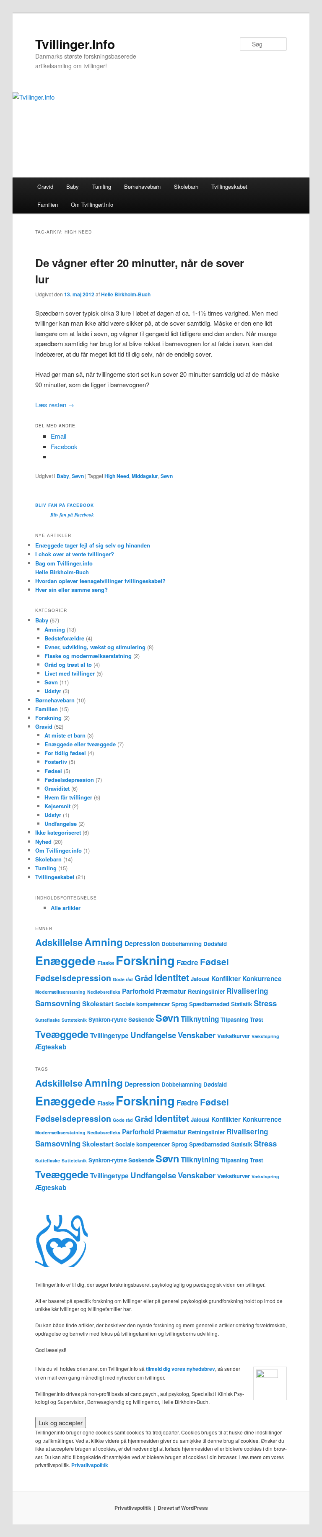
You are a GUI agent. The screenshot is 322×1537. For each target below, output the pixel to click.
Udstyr (52, 691)
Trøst (256, 1019)
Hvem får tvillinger (68, 797)
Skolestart (98, 1003)
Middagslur (145, 476)
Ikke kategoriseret (58, 832)
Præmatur (171, 991)
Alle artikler (65, 908)
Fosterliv (55, 762)
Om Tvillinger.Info (92, 204)
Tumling (101, 186)
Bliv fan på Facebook (64, 505)
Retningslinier (206, 991)
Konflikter (226, 978)
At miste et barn (65, 735)
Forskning (48, 718)
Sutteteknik (74, 1020)
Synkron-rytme (107, 1019)
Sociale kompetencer (142, 1004)
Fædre (187, 962)
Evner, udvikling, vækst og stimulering (94, 647)
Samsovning (57, 1003)
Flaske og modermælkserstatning (88, 656)
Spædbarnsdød (209, 1004)
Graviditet (57, 788)
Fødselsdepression (69, 780)
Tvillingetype (109, 1035)
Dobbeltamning (181, 944)
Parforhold (138, 991)
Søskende (141, 1019)
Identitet (171, 977)
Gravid (45, 186)
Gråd (144, 978)
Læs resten (54, 404)
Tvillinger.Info (75, 44)
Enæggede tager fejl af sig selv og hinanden (92, 545)
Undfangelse (60, 824)
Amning (54, 629)
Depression (142, 943)
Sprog (179, 1004)
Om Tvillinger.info (58, 850)
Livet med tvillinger (69, 673)
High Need (116, 476)
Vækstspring (265, 1036)
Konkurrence (262, 978)
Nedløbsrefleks (103, 992)
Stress (265, 1003)
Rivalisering (247, 991)
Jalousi (200, 979)
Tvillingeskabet (229, 186)
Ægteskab (50, 1046)
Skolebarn (186, 186)
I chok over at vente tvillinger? (74, 554)
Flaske (105, 963)
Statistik (241, 1004)
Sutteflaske (47, 1020)
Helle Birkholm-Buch (126, 294)
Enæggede (65, 960)
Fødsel (53, 771)
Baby (72, 186)
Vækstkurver (233, 1036)
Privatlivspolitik (89, 1465)
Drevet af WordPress (183, 1507)
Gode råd (123, 979)
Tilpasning (234, 1019)
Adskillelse (59, 942)
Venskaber (197, 1035)
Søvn (78, 476)
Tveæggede (61, 1034)
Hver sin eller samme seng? (71, 590)
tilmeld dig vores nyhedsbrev (180, 1369)
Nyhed (43, 842)
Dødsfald (215, 944)
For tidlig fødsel (65, 753)
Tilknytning (200, 1019)
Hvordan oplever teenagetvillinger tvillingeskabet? (100, 581)
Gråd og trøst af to (68, 664)
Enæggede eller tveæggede (80, 744)
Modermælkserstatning (60, 992)
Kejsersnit (57, 806)
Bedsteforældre (64, 638)
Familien (47, 204)
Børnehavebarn (142, 186)
